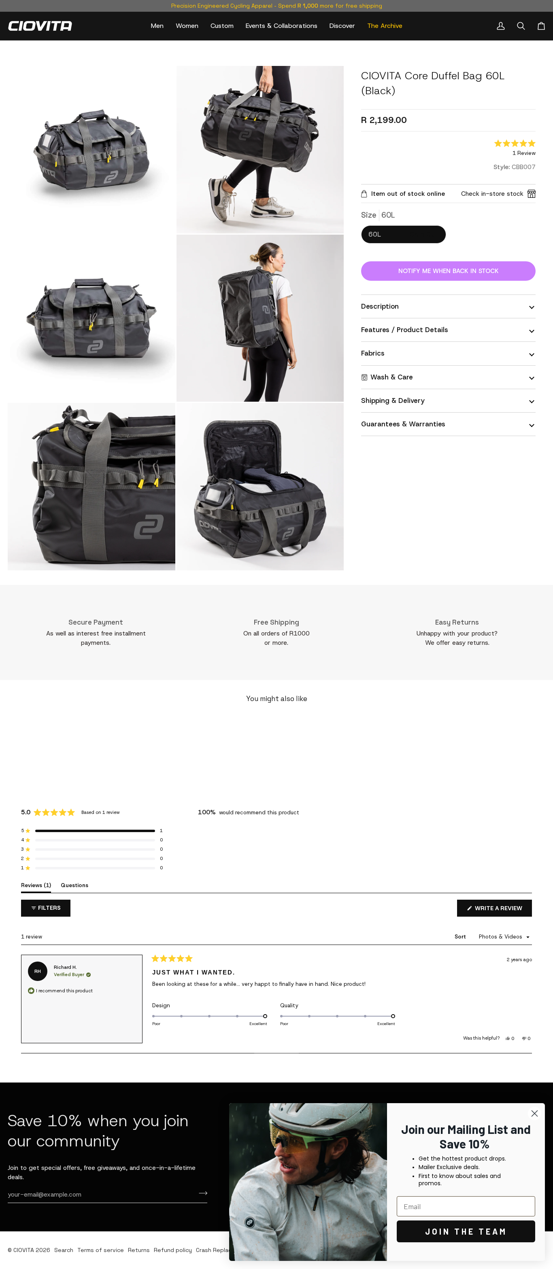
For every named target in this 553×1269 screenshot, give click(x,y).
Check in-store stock (492, 193)
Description (380, 306)
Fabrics (373, 353)
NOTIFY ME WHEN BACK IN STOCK (448, 271)
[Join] (200, 1193)
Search (63, 1250)
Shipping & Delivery (393, 400)
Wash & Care (391, 377)
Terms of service (100, 1250)
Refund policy (173, 1250)
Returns (139, 1250)
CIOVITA (23, 1250)
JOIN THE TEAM (466, 1231)
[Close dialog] (534, 1113)
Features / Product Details (404, 329)
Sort (461, 936)
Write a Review (502, 910)
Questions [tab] (74, 885)
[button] (157, 26)
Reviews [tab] (36, 885)
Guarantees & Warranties (403, 423)
